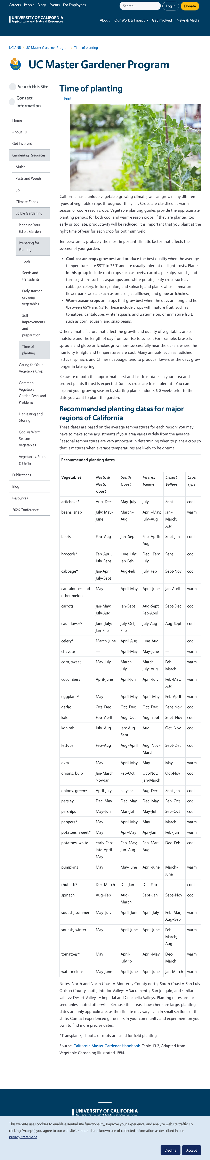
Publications (21, 474)
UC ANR (15, 47)
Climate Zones (27, 201)
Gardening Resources (28, 155)
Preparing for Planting (29, 246)
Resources (20, 498)
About (105, 20)
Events (54, 4)
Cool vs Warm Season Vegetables (30, 438)
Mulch (20, 166)
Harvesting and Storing (31, 417)
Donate (190, 5)
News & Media (188, 20)
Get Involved (162, 20)
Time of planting (28, 349)
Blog (15, 486)
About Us (19, 131)
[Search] (158, 6)
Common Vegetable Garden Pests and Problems (32, 392)
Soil (18, 189)
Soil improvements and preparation (33, 325)
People (29, 4)
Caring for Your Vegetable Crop (31, 368)
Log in (171, 5)
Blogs (42, 4)
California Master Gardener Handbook (106, 1045)
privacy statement (23, 1136)
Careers (15, 4)
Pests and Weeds (28, 178)
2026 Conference (25, 509)
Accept (191, 1150)
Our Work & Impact (129, 20)
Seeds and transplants (30, 276)
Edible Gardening (29, 213)
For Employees (74, 4)
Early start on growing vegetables (32, 297)
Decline (170, 1150)
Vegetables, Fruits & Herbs (32, 460)
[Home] (36, 20)
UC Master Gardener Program (47, 47)
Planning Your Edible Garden (30, 228)
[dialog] (105, 1137)
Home (17, 120)
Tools (26, 261)
